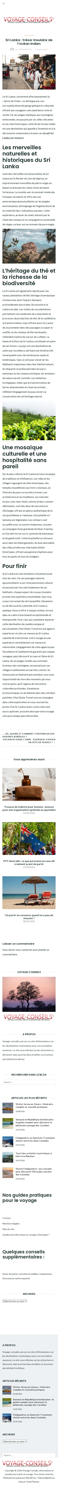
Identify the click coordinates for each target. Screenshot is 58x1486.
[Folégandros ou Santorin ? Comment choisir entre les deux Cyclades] (7, 1141)
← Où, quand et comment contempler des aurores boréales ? (28, 735)
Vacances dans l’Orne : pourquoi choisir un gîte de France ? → (29, 741)
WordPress (31, 1478)
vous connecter (23, 949)
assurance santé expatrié (17, 1278)
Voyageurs (23, 49)
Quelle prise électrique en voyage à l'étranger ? (25, 1234)
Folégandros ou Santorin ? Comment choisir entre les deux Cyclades (35, 1139)
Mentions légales (11, 1223)
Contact (6, 1218)
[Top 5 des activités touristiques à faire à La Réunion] (7, 1157)
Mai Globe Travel (23, 697)
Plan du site (8, 1229)
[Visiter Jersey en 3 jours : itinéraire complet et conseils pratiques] (7, 1108)
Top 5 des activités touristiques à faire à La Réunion (34, 1154)
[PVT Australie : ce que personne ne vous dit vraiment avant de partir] (29, 838)
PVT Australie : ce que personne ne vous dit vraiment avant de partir (29, 862)
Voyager (29, 35)
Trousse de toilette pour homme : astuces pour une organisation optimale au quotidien (29, 808)
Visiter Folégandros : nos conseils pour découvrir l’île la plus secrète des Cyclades (34, 1171)
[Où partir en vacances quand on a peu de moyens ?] (29, 892)
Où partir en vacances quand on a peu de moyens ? (29, 917)
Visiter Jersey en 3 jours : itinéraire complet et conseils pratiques (34, 1105)
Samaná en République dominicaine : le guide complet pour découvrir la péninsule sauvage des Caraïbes (35, 1122)
